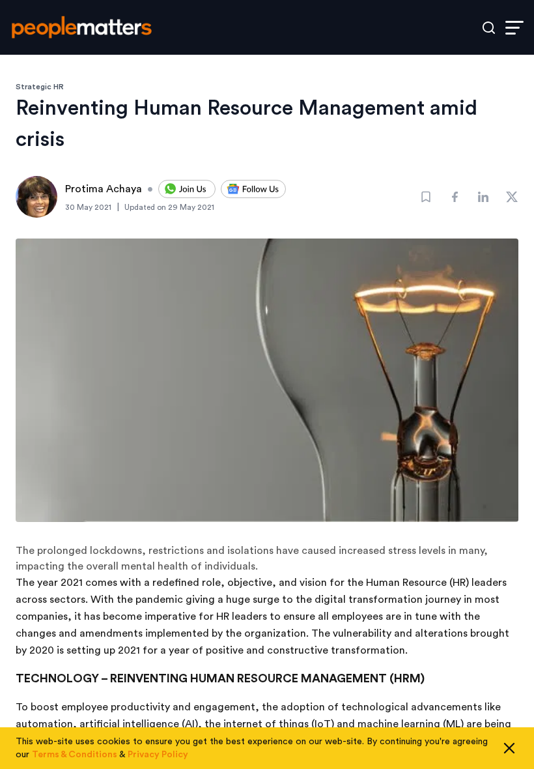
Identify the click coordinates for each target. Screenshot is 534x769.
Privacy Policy (158, 754)
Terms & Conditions (74, 754)
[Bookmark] (425, 196)
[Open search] (489, 28)
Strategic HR (40, 87)
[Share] (454, 196)
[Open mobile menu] (514, 28)
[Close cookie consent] (509, 748)
